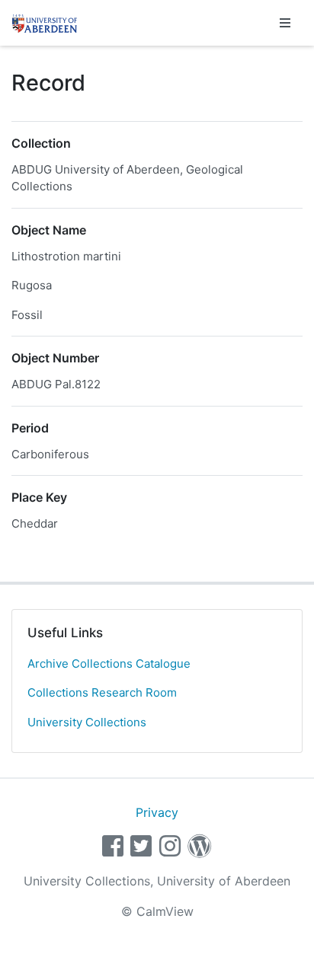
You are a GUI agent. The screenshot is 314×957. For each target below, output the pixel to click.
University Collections (86, 722)
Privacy (157, 812)
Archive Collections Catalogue (109, 663)
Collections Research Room (102, 692)
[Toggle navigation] (285, 23)
